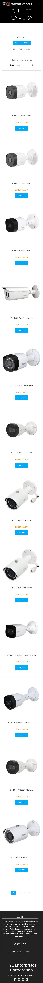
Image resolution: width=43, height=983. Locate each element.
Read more (21, 128)
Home (15, 49)
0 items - (22, 43)
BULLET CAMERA (21, 122)
